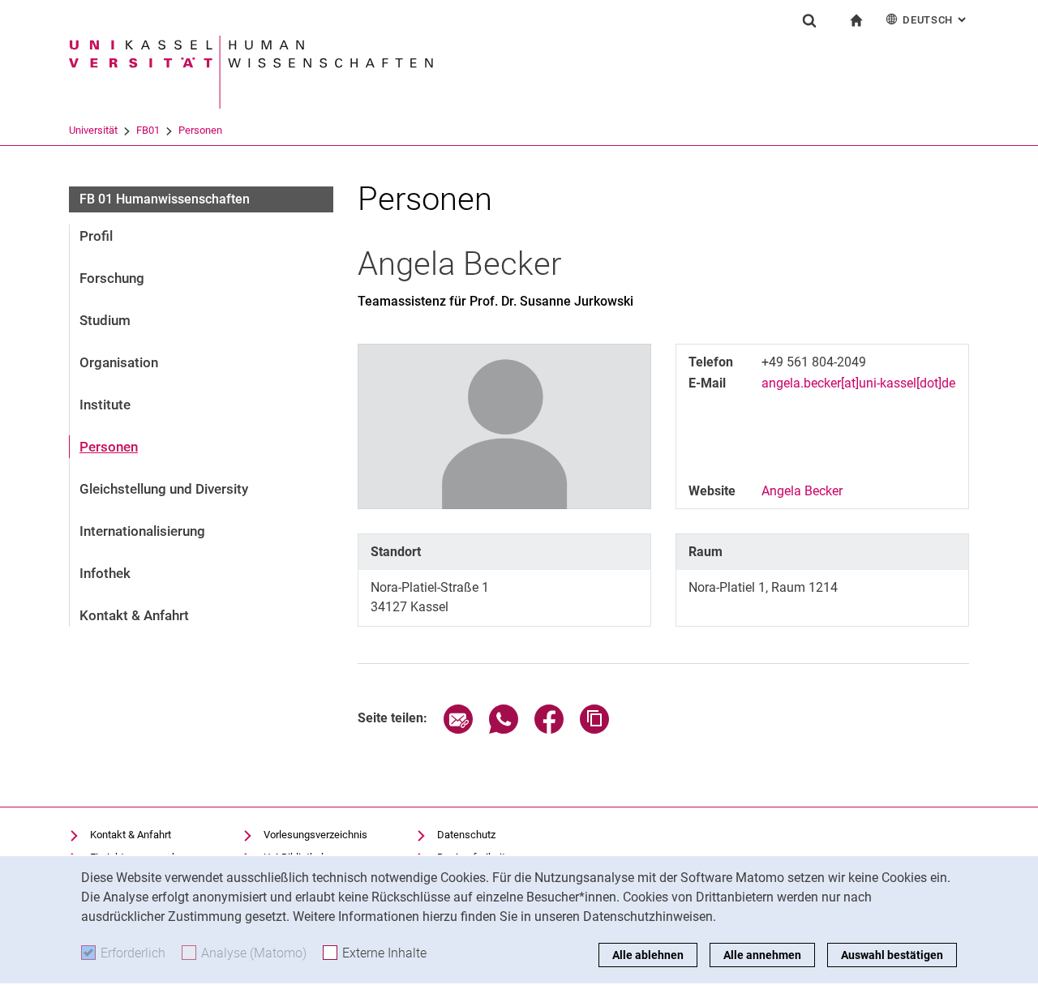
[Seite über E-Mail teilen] (458, 729)
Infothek (105, 573)
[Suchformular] (809, 20)
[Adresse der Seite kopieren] (594, 729)
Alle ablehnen (648, 955)
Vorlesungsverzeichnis (315, 835)
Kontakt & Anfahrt (134, 615)
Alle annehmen (762, 955)
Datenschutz (466, 835)
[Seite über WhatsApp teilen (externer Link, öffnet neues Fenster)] (503, 729)
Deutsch (936, 20)
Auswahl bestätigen (892, 955)
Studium (105, 320)
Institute (105, 404)
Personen (200, 130)
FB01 (148, 130)
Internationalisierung (142, 531)
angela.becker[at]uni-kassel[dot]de (858, 383)
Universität (93, 130)
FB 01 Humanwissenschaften (164, 199)
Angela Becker (802, 491)
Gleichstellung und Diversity (163, 489)
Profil (96, 236)
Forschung (111, 278)
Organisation (118, 362)
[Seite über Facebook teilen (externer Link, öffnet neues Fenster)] (549, 729)
